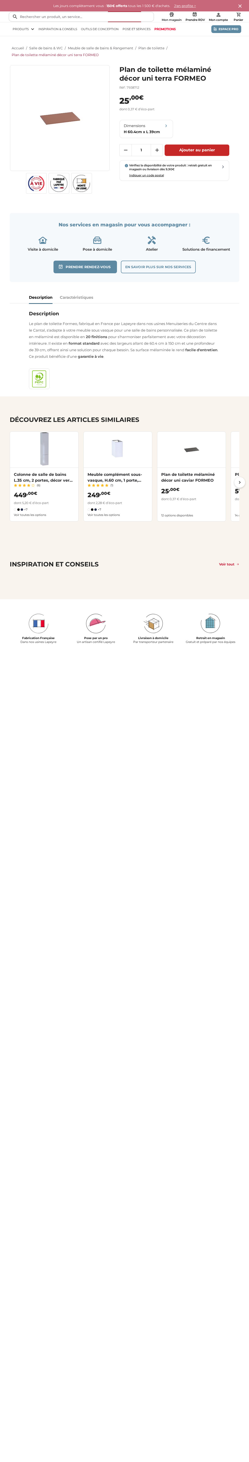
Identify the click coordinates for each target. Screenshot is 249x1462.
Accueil (18, 48)
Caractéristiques (76, 297)
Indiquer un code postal (146, 175)
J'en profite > (185, 6)
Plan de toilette (151, 48)
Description (41, 297)
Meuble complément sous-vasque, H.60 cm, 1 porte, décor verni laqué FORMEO (115, 480)
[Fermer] (240, 6)
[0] (238, 14)
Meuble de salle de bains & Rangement (100, 48)
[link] (165, 29)
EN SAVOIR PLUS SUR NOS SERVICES (158, 267)
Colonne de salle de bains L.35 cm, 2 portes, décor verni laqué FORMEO (43, 480)
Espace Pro (228, 29)
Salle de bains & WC (46, 48)
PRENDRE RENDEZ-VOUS (88, 267)
